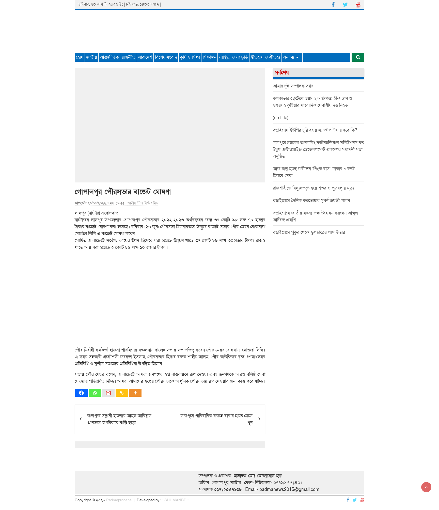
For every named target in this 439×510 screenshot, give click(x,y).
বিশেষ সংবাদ (166, 57)
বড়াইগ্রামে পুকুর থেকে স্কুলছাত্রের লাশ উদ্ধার (309, 232)
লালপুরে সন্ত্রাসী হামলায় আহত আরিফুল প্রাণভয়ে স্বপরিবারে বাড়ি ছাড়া (119, 419)
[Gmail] (108, 393)
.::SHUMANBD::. (175, 500)
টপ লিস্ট (144, 203)
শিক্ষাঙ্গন (209, 57)
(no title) (280, 118)
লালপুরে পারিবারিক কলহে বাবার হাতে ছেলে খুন (217, 419)
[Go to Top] (426, 487)
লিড (155, 203)
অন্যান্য (288, 57)
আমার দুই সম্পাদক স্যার (293, 86)
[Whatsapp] (95, 393)
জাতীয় (91, 57)
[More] (135, 393)
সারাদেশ (145, 57)
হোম (79, 57)
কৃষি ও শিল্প (190, 57)
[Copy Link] (122, 393)
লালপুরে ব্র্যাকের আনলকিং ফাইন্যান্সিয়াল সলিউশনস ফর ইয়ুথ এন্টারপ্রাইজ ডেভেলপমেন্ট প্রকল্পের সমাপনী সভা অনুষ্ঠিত (318, 149)
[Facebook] (81, 393)
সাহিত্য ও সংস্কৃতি (233, 57)
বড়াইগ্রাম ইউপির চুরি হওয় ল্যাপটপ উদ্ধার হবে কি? (315, 130)
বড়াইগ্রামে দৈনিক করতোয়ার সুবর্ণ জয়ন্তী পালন (311, 201)
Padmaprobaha (119, 500)
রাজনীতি (128, 57)
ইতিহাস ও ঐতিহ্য (265, 57)
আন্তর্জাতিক (109, 57)
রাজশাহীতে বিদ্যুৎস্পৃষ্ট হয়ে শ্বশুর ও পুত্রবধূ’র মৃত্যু (313, 188)
